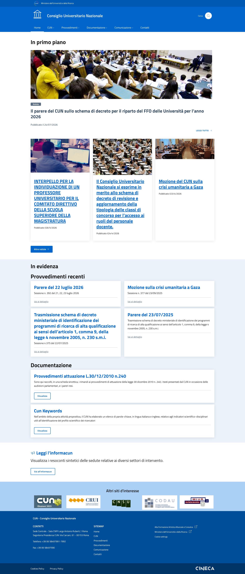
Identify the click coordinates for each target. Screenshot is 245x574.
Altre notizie (40, 249)
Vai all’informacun (43, 471)
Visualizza (42, 396)
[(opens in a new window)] (83, 501)
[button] (208, 15)
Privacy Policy (56, 568)
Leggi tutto (202, 130)
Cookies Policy (37, 568)
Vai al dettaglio (41, 301)
